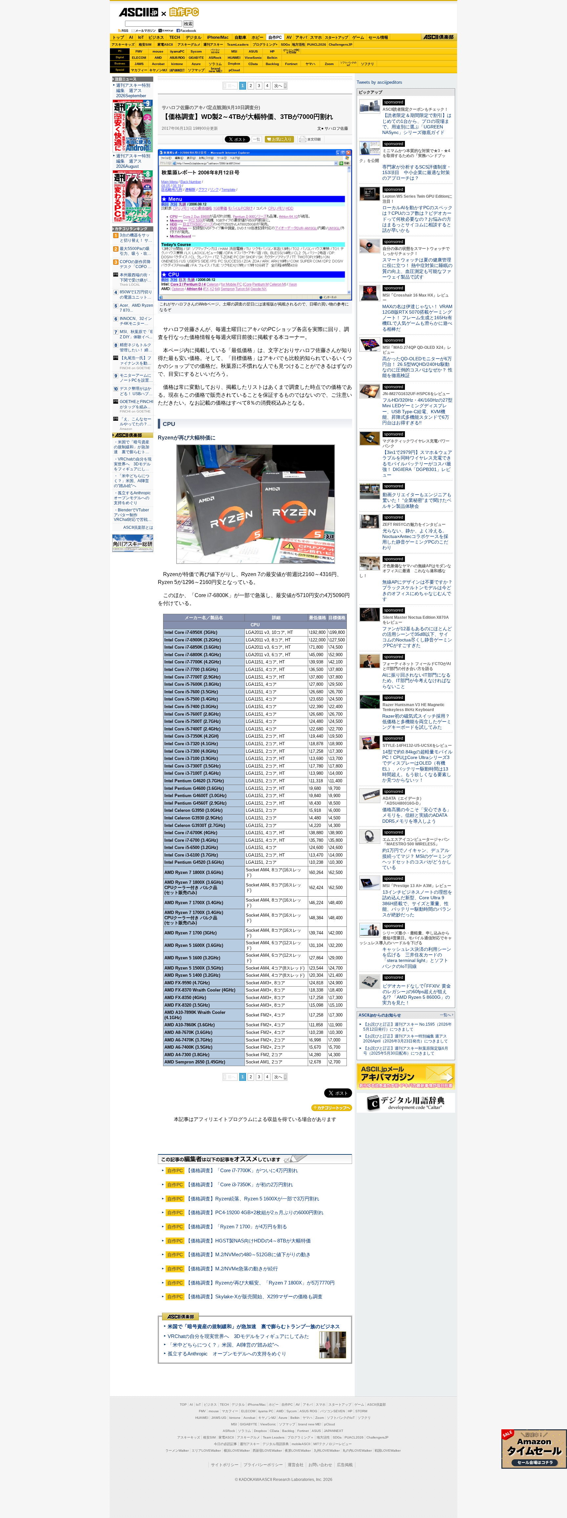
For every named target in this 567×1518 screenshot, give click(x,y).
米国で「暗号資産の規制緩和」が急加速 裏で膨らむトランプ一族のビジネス (254, 1326)
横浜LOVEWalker (237, 1450)
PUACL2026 (316, 44)
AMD (158, 57)
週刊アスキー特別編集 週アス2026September (133, 90)
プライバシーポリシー (263, 1464)
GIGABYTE (196, 57)
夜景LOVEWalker (298, 1450)
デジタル (193, 37)
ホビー (257, 37)
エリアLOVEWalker (206, 1450)
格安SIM (145, 44)
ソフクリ (367, 64)
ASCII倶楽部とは (138, 527)
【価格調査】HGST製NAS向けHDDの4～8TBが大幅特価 (248, 1240)
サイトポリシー (225, 1464)
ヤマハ (310, 64)
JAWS (139, 64)
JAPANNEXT (177, 70)
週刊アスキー (213, 44)
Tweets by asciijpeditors (379, 82)
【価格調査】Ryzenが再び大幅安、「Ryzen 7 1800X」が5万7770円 (260, 1282)
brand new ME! (309, 1424)
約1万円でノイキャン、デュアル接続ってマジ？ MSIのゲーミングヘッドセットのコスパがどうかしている (417, 859)
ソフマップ (196, 70)
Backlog (272, 64)
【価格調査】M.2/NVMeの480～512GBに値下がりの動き (248, 1254)
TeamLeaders (238, 44)
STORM (361, 1411)
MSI (234, 51)
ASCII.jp (138, 12)
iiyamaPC (177, 51)
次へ (278, 85)
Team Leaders (273, 1437)
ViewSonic (253, 57)
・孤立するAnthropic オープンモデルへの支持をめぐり (133, 498)
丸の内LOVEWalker (357, 1450)
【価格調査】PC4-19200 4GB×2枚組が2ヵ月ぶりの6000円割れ (255, 1212)
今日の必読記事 (225, 1444)
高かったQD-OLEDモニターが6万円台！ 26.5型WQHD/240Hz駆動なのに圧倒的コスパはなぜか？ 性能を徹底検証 (417, 367)
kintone (177, 64)
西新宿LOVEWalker (267, 1450)
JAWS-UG (218, 1417)
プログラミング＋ (300, 1437)
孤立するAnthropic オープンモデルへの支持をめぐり (227, 1353)
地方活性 (298, 44)
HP (272, 51)
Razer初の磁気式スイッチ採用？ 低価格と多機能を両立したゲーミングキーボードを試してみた (418, 721)
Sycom (196, 51)
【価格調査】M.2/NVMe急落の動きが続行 (232, 1268)
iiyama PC (265, 1411)
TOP (183, 1404)
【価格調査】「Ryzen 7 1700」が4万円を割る (236, 1226)
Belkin (272, 57)
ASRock (215, 57)
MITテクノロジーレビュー (332, 1444)
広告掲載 (345, 1464)
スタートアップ (336, 37)
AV (289, 37)
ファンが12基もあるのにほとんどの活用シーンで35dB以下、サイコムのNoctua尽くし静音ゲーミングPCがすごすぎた (417, 637)
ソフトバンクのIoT (348, 63)
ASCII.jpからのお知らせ (380, 1015)
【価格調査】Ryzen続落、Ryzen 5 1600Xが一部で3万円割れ (252, 1198)
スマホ (316, 37)
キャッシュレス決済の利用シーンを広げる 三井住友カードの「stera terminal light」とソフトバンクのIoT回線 (416, 958)
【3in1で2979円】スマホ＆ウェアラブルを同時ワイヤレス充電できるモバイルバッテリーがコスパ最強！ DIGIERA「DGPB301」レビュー (417, 464)
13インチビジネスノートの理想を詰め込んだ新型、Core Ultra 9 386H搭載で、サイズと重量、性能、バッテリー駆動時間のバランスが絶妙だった (417, 903)
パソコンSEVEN (215, 51)
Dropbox (234, 63)
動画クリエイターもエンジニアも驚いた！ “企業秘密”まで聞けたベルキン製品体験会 (417, 500)
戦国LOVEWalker (388, 1450)
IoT (141, 37)
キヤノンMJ (158, 70)
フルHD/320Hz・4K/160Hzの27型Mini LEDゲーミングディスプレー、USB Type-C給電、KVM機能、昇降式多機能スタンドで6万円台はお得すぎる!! (417, 411)
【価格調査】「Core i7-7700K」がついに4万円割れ (242, 1170)
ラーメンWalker (177, 1450)
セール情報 (378, 37)
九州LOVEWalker (327, 1450)
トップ (118, 37)
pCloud (234, 70)
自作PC (182, 12)
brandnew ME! (215, 70)
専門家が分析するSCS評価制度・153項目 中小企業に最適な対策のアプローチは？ (416, 172)
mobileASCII (301, 1444)
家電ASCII (165, 44)
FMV (139, 51)
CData (253, 64)
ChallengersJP (340, 44)
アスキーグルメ (189, 44)
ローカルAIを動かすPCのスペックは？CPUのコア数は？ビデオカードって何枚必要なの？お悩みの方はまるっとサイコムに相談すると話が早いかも (417, 219)
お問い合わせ (320, 1464)
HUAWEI (234, 57)
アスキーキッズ (123, 44)
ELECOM (139, 57)
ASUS (253, 51)
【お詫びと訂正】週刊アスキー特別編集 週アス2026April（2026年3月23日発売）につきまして (405, 1038)
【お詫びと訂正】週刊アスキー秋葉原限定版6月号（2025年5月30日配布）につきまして (405, 1051)
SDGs (285, 44)
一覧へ (445, 1015)
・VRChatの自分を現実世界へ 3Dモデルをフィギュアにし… (133, 464)
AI (131, 37)
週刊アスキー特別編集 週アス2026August (133, 161)
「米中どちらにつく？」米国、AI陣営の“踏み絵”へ (223, 1345)
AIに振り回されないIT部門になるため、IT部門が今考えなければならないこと (416, 680)
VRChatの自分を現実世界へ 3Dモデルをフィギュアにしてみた (238, 1336)
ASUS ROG (177, 57)
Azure (196, 64)
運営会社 (296, 1464)
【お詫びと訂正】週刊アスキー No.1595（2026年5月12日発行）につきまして (407, 1027)
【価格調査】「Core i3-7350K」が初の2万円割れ (239, 1184)
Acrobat (158, 64)
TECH (174, 37)
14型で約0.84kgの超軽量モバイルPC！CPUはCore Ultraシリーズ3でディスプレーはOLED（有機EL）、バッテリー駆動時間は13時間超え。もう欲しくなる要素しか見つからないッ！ (417, 766)
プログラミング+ (265, 44)
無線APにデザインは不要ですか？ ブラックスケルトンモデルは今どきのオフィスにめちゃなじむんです (419, 590)
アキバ (301, 37)
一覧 (256, 139)
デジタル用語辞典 (275, 1444)
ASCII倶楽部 (439, 37)
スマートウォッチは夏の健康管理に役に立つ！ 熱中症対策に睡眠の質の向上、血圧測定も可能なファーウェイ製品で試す (417, 268)
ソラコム (215, 64)
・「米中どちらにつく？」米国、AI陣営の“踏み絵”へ (131, 481)
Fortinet (291, 64)
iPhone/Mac (218, 37)
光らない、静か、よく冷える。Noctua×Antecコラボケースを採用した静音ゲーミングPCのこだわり (415, 539)
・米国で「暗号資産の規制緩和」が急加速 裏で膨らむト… (131, 447)
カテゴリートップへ (331, 1108)
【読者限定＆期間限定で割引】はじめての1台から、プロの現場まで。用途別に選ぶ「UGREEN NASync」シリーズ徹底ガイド (417, 124)
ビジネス (156, 37)
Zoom (329, 64)
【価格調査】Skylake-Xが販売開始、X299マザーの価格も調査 (254, 1296)
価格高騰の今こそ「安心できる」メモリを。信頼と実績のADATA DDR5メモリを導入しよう (416, 815)
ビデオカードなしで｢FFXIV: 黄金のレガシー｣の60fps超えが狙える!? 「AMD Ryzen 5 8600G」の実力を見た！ (416, 994)
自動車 (240, 37)
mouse (158, 51)
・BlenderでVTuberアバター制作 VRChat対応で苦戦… (133, 515)
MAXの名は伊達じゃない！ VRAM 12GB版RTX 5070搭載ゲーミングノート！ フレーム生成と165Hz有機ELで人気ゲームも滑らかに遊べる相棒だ (417, 318)
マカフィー (139, 70)
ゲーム (358, 37)
